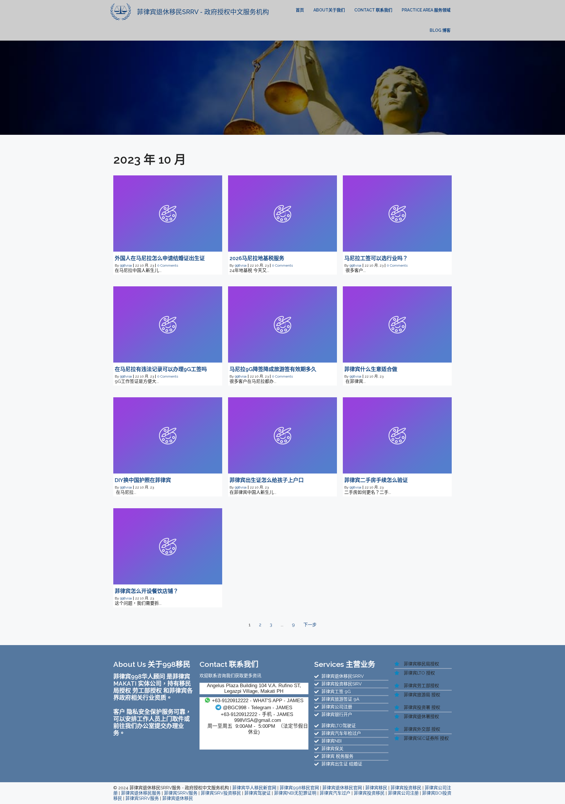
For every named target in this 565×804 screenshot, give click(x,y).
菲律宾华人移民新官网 (254, 787)
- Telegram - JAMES (257, 707)
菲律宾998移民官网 (299, 787)
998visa (126, 265)
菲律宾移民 (376, 787)
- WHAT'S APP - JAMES (257, 700)
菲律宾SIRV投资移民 (221, 793)
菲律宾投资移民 (405, 787)
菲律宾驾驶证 (257, 793)
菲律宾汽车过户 (335, 793)
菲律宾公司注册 (403, 793)
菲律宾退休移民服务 (141, 793)
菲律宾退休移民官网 (342, 787)
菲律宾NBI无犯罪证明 (295, 793)
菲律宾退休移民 (177, 798)
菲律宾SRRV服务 (180, 793)
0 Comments (167, 265)
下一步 (310, 624)
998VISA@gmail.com (257, 720)
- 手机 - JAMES (257, 714)
